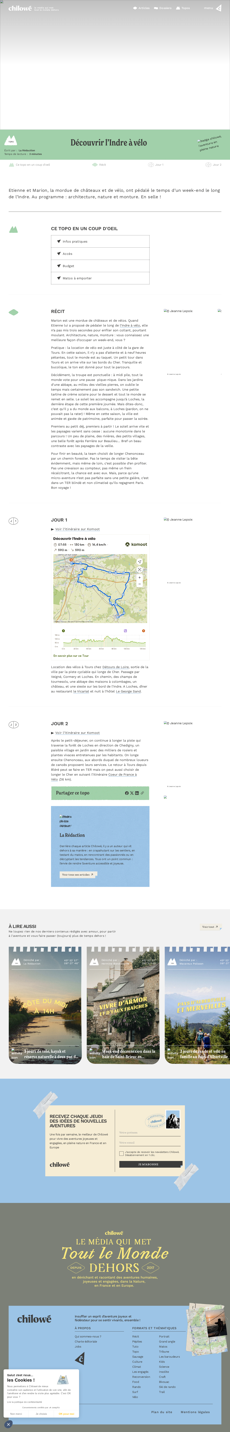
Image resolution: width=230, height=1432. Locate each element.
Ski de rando (167, 1387)
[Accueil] (20, 7)
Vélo (135, 1397)
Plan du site (161, 1412)
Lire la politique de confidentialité (24, 1402)
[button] (8, 1424)
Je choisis (41, 1413)
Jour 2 (213, 164)
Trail (162, 1392)
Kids (162, 1361)
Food (135, 1382)
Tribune (164, 1351)
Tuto (135, 1346)
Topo (135, 1351)
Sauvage (137, 1356)
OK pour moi (66, 1413)
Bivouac (164, 1382)
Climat (136, 1366)
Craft (162, 1377)
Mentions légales (195, 1412)
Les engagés (140, 1371)
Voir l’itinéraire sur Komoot (77, 529)
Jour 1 (156, 164)
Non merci (16, 1413)
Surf (135, 1392)
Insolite (164, 1371)
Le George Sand (128, 691)
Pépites (137, 1341)
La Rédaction (27, 150)
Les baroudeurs (169, 1356)
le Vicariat (81, 691)
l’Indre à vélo (130, 325)
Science (164, 1366)
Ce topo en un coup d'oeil (33, 164)
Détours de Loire (115, 667)
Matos (163, 1346)
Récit (102, 164)
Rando (136, 1387)
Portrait (164, 1336)
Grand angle (167, 1341)
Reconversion (141, 1377)
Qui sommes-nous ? (88, 1336)
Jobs (78, 1346)
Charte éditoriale (86, 1341)
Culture (137, 1361)
